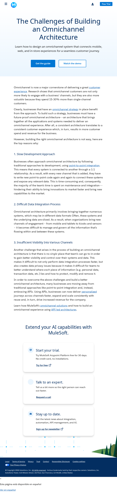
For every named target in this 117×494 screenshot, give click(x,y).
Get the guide (43, 63)
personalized (89, 291)
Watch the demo (72, 63)
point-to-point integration (84, 165)
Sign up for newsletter (48, 429)
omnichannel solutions (54, 305)
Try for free (42, 365)
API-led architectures (63, 309)
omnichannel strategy (65, 109)
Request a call (43, 397)
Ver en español (8, 489)
